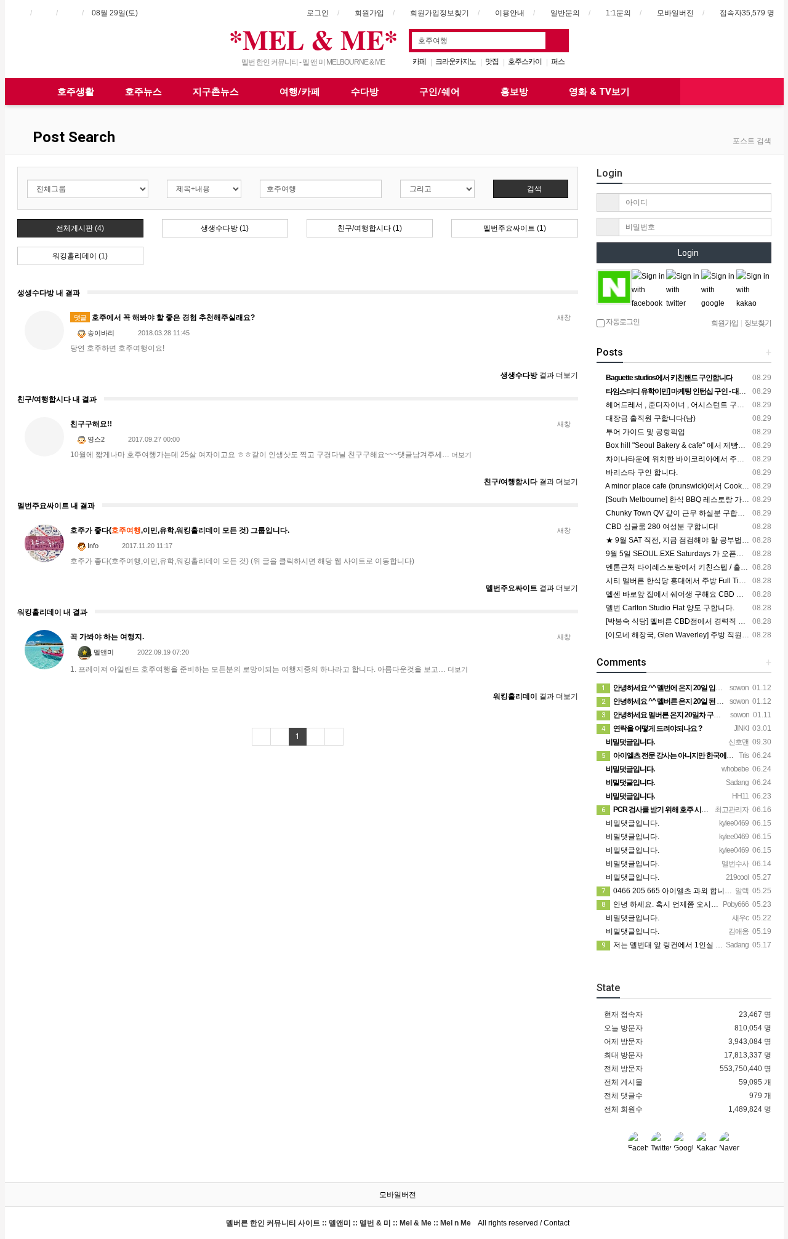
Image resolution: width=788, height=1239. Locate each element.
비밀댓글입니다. (631, 823)
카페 (419, 61)
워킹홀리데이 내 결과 (52, 612)
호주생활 (75, 91)
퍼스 (558, 61)
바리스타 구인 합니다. (641, 472)
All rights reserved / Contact (397, 1223)
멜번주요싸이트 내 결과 (56, 505)
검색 (533, 189)
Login (687, 253)
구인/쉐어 (440, 91)
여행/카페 (299, 91)
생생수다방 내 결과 (48, 293)
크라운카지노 (455, 61)
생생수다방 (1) (225, 228)
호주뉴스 (143, 91)
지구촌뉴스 (217, 91)
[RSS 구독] (69, 13)
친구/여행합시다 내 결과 (57, 399)
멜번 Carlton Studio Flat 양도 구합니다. (669, 608)
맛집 (492, 61)
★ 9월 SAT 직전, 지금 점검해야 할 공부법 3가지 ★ (688, 540)
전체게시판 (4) (80, 228)
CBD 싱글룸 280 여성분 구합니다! (661, 526)
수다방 (366, 91)
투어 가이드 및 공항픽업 (644, 432)
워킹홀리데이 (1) (80, 256)
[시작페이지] (18, 13)
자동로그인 (622, 321)
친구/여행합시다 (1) (369, 228)
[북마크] (43, 13)
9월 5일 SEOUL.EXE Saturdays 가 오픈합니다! (682, 553)
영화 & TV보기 (599, 91)
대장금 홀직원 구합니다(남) (650, 418)
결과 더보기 (539, 375)
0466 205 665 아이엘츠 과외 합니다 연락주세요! (687, 890)
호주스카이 (525, 61)
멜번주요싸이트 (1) (514, 228)
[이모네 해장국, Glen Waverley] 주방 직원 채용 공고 (689, 635)
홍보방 (516, 91)
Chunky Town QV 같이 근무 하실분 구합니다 (678, 513)
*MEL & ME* (313, 39)
